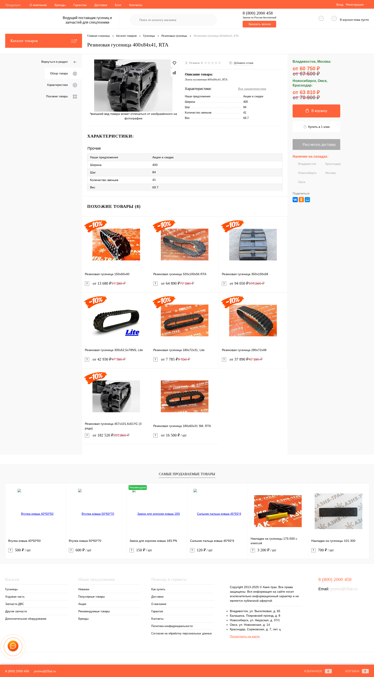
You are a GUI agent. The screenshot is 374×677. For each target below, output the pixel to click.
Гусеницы (11, 589)
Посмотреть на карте (245, 636)
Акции (82, 604)
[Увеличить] (133, 85)
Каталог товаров (24, 41)
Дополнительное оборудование (25, 618)
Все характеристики (252, 88)
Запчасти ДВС (14, 604)
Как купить (158, 589)
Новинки (83, 589)
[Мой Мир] (307, 199)
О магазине (158, 604)
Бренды (60, 5)
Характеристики (57, 85)
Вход (339, 4)
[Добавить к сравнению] (174, 73)
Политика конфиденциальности (172, 626)
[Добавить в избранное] (174, 63)
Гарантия (157, 611)
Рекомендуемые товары (94, 611)
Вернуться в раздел (54, 61)
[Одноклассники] (301, 199)
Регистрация (355, 4)
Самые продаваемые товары (187, 474)
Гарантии (80, 5)
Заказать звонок (259, 24)
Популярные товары (91, 596)
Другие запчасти (16, 611)
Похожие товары (57, 96)
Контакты (135, 5)
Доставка (100, 5)
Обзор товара (59, 73)
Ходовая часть (15, 596)
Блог (118, 5)
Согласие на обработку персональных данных (181, 633)
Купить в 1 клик (319, 126)
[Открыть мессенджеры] (13, 646)
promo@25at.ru (343, 589)
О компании (38, 5)
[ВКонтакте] (295, 199)
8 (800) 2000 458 (258, 13)
